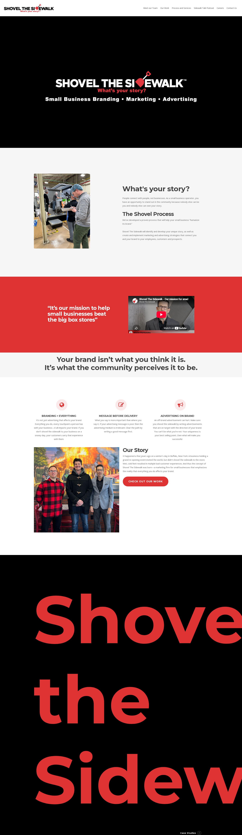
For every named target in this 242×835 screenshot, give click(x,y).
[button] (145, 481)
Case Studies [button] (188, 833)
